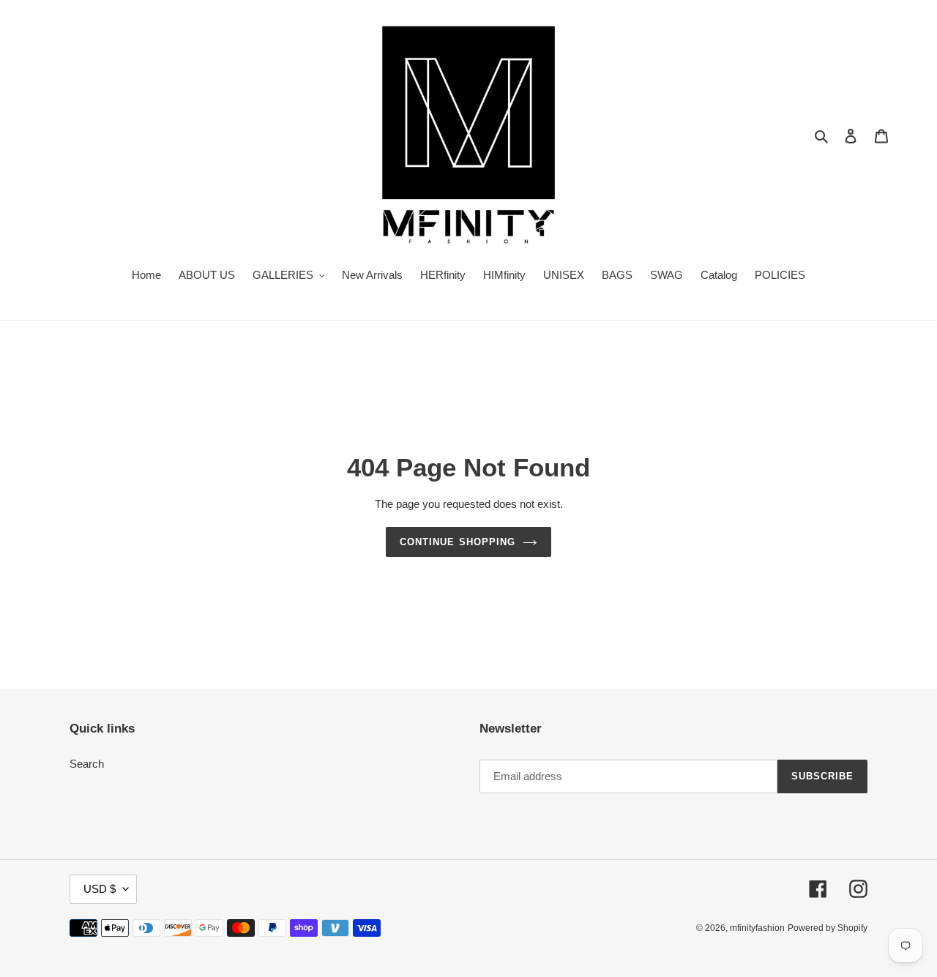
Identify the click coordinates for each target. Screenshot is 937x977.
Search (87, 763)
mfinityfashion (757, 928)
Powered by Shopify (827, 928)
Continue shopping (457, 541)
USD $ (99, 889)
